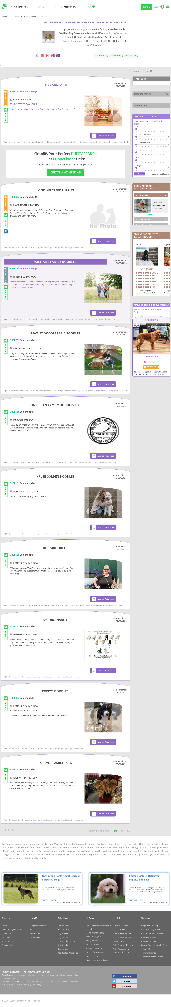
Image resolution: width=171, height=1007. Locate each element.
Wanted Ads (118, 941)
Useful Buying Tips (94, 936)
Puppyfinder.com (9, 975)
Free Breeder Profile (122, 933)
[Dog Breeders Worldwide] (37, 55)
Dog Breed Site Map (149, 925)
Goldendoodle (32, 16)
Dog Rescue (63, 937)
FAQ (32, 929)
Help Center (35, 933)
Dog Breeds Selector (66, 941)
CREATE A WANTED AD (65, 172)
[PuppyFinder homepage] (4, 6)
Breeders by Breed (149, 937)
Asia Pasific (131, 55)
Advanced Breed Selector (160, 174)
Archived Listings (148, 953)
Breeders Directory (94, 948)
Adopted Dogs (147, 949)
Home (4, 16)
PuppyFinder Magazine (40, 925)
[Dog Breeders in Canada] (47, 55)
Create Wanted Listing (95, 932)
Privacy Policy (8, 945)
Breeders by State (148, 941)
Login (156, 6)
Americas (115, 55)
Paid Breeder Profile (122, 937)
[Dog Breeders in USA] (42, 55)
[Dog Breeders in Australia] (58, 55)
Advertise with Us (121, 925)
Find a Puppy (63, 925)
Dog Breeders (16, 16)
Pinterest (126, 986)
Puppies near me (93, 956)
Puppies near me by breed (97, 960)
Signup (146, 6)
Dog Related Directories (68, 953)
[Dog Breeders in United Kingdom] (53, 55)
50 (128, 831)
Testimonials (35, 937)
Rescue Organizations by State (154, 945)
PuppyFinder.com (11, 971)
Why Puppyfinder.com (123, 945)
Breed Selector (23, 981)
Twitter (126, 981)
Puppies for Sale (64, 929)
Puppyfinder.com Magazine (71, 902)
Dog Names (63, 949)
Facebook (126, 976)
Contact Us (6, 933)
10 (115, 831)
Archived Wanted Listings (152, 956)
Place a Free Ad (120, 929)
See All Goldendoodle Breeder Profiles (148, 310)
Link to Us (6, 937)
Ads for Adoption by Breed (152, 933)
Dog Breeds (63, 945)
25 (122, 831)
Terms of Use (7, 941)
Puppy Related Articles (95, 940)
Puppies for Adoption (95, 952)
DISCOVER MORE (49, 900)
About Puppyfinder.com (12, 929)
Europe (100, 55)
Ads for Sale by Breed (150, 929)
